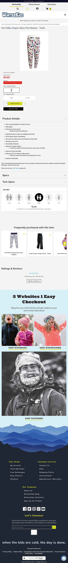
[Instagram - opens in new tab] (34, 508)
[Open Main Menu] (57, 14)
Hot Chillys (15, 168)
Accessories (8, 24)
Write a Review (34, 281)
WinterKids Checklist (34, 497)
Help (41, 469)
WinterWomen (34, 4)
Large (11, 97)
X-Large (27, 97)
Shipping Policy (46, 472)
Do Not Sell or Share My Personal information (38, 551)
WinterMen (51, 4)
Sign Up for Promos (33, 501)
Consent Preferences (34, 548)
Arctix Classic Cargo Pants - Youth (40, 253)
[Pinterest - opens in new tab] (38, 508)
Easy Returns (16, 476)
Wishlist (14, 479)
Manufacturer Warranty (50, 479)
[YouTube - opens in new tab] (43, 508)
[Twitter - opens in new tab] (29, 508)
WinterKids (16, 4)
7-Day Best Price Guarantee (34, 1)
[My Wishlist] (27, 9)
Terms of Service (60, 551)
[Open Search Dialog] (18, 9)
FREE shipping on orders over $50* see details (34, 20)
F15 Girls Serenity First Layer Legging (14, 253)
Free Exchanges (17, 472)
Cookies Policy (17, 551)
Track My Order (17, 469)
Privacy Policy (7, 551)
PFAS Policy (29, 553)
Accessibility (39, 553)
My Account (15, 465)
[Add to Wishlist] (24, 103)
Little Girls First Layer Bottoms (52, 24)
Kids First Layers (16, 24)
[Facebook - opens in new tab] (24, 508)
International (45, 476)
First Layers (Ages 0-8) (26, 24)
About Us (28, 491)
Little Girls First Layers (38, 24)
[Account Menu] (37, 9)
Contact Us (44, 465)
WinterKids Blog (31, 494)
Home (2, 24)
